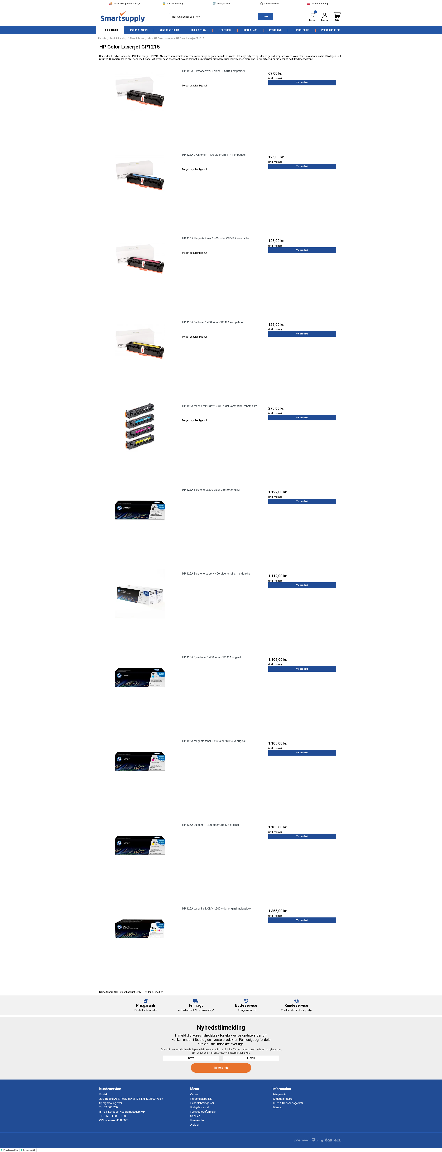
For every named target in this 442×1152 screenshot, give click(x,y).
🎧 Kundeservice (269, 3)
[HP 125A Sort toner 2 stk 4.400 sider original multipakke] (140, 607)
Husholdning (301, 30)
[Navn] (191, 1057)
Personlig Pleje (330, 30)
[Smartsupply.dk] (132, 17)
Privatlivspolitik (10, 1150)
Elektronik (224, 30)
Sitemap (277, 1107)
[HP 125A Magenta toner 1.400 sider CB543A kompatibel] (140, 272)
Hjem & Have (250, 30)
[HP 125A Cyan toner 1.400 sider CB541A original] (140, 691)
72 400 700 (111, 1107)
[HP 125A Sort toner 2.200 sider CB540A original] (140, 523)
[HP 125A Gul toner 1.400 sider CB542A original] (140, 858)
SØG (265, 16)
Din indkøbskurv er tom (337, 16)
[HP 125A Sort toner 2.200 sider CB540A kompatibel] (140, 105)
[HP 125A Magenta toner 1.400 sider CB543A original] (140, 775)
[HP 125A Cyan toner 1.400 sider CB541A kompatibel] (140, 188)
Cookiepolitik (29, 1150)
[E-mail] (251, 1057)
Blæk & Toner (110, 30)
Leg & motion (198, 30)
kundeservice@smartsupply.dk (126, 1111)
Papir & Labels (139, 30)
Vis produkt (302, 82)
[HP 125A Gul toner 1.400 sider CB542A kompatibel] (140, 356)
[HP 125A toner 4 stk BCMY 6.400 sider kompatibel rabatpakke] (140, 440)
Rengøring (275, 30)
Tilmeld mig (221, 1067)
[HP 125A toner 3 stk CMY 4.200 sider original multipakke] (140, 942)
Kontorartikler (169, 30)
